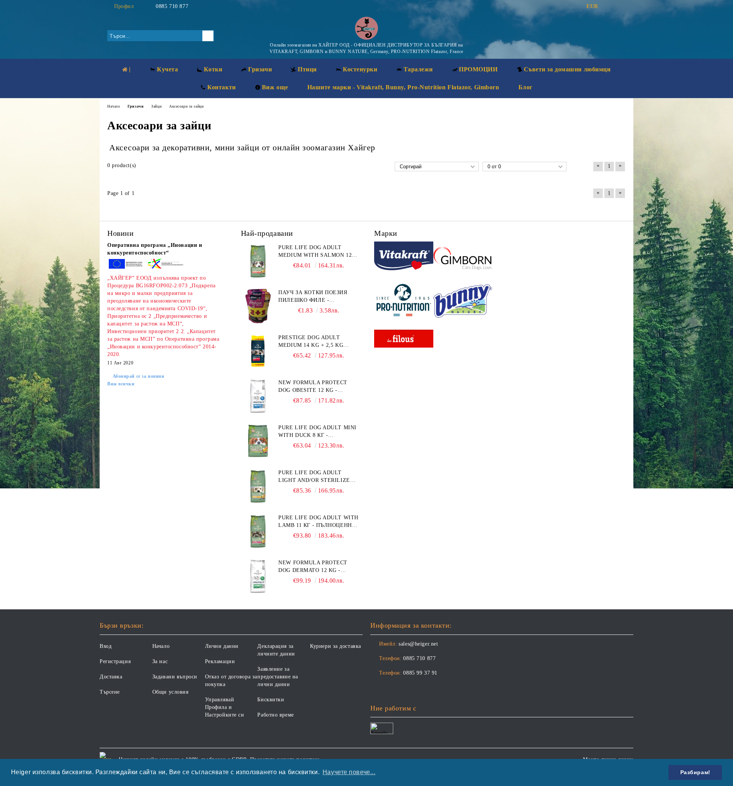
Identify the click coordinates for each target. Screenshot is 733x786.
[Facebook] (610, 6)
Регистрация (115, 661)
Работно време (275, 715)
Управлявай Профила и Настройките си (224, 707)
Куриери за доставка (335, 646)
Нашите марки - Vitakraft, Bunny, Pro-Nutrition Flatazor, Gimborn (403, 87)
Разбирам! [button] (695, 772)
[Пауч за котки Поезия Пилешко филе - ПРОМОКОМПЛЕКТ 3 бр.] (258, 306)
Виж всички (121, 384)
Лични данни (222, 646)
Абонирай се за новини (138, 376)
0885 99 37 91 (420, 673)
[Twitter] (621, 6)
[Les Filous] (403, 340)
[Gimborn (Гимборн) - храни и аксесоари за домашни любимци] (462, 257)
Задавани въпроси (174, 677)
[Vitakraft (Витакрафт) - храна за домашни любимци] (403, 257)
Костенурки (360, 69)
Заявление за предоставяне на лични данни (277, 676)
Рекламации (220, 661)
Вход (105, 646)
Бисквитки (270, 699)
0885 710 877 (172, 6)
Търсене (110, 692)
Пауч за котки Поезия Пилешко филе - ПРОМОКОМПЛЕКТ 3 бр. (312, 297)
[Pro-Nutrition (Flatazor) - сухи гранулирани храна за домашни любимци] (403, 301)
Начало (161, 646)
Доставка (111, 677)
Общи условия (170, 692)
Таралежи (418, 69)
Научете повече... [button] (349, 772)
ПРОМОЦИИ (478, 69)
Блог (525, 87)
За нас (160, 661)
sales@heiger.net (418, 644)
